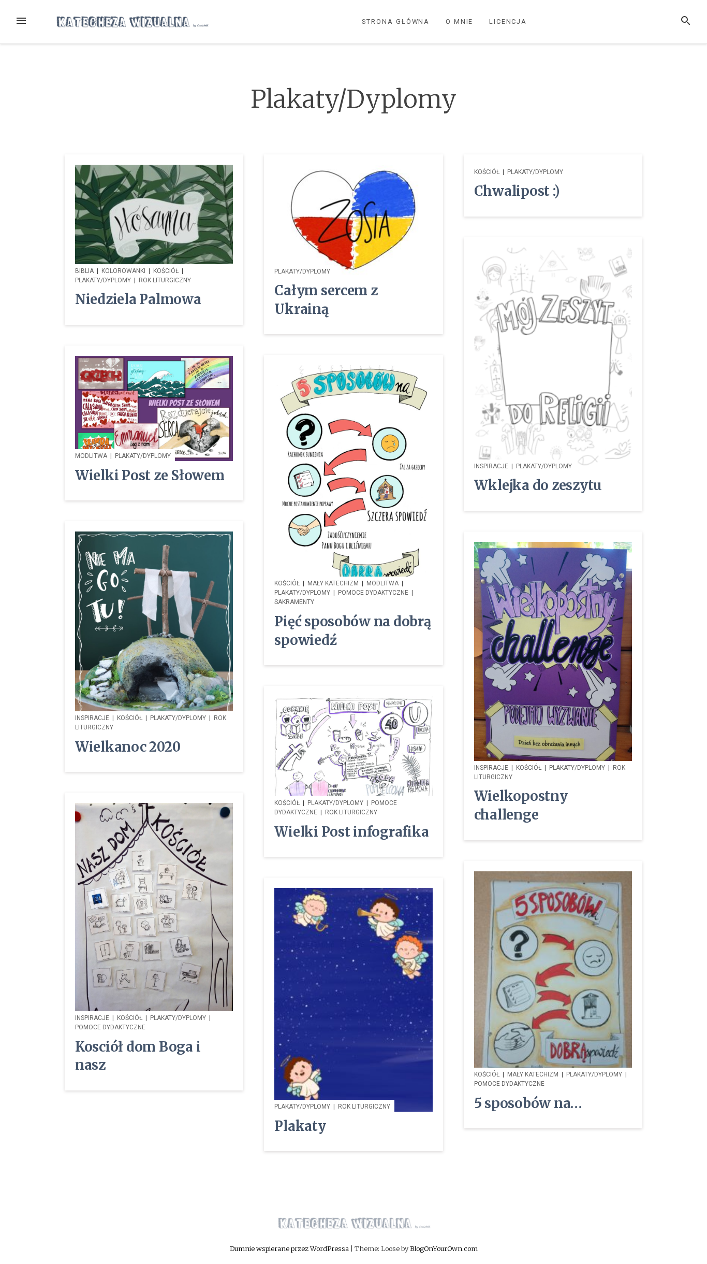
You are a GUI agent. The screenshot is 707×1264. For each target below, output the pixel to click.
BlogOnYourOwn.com (444, 1248)
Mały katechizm (333, 583)
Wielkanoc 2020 (127, 747)
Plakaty (300, 1126)
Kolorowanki (123, 271)
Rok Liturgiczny (165, 280)
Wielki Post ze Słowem (150, 475)
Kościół (166, 271)
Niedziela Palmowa (138, 299)
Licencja (508, 21)
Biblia (84, 271)
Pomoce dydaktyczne (373, 592)
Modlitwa (91, 455)
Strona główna (396, 21)
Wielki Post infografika (351, 832)
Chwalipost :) (516, 191)
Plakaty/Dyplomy (103, 280)
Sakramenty (294, 602)
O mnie (460, 21)
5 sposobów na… (528, 1103)
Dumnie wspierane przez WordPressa (290, 1248)
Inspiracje (491, 466)
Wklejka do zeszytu (538, 485)
